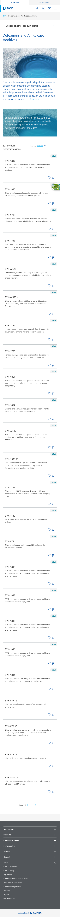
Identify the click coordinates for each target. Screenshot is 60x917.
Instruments (44, 2)
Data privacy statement (12, 882)
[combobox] (53, 178)
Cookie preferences (11, 866)
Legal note (7, 874)
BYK (4, 16)
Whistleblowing (9, 899)
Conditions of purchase (12, 887)
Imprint (6, 895)
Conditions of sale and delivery (15, 878)
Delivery (6, 891)
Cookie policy (8, 870)
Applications (8, 829)
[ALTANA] (36, 913)
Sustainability (9, 846)
